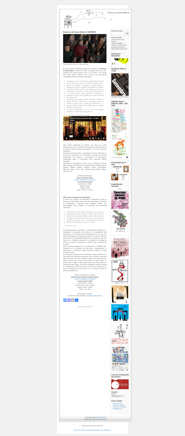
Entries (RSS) (88, 419)
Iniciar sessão (117, 403)
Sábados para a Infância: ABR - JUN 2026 (119, 103)
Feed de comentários (119, 407)
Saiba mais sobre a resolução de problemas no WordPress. (92, 430)
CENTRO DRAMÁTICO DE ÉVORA (84, 180)
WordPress (102, 417)
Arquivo (113, 394)
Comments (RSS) (101, 419)
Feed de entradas (118, 405)
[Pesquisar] (127, 33)
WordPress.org (118, 408)
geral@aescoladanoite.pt (94, 295)
